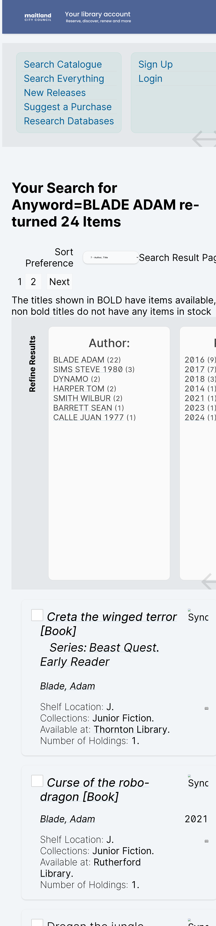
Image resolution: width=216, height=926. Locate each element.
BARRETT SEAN (82, 407)
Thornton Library (130, 729)
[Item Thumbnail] (198, 617)
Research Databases (69, 121)
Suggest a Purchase (68, 106)
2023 (194, 407)
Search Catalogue (63, 64)
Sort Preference (49, 257)
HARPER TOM (78, 388)
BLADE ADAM (78, 359)
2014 (194, 388)
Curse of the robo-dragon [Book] (95, 789)
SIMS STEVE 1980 (88, 369)
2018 (194, 379)
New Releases (55, 92)
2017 (194, 369)
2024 (194, 417)
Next (59, 281)
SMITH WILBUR (82, 398)
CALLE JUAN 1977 (88, 417)
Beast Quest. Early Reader (99, 654)
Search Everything (64, 78)
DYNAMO (70, 379)
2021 (194, 398)
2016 (194, 359)
